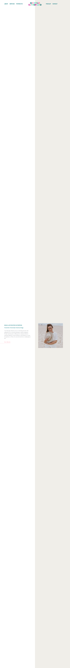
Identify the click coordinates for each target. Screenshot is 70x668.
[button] (7, 342)
